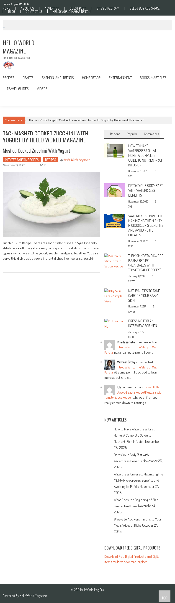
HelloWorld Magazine (33, 595)
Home (6, 8)
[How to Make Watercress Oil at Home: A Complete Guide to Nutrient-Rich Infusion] (114, 150)
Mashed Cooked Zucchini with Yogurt (36, 150)
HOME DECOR (91, 77)
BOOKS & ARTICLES (153, 77)
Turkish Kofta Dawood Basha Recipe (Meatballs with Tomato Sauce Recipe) (146, 262)
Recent (115, 134)
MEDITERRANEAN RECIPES (22, 159)
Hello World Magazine (77, 160)
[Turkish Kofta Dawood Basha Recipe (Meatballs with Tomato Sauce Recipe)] (114, 261)
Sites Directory (108, 8)
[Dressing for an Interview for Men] (114, 323)
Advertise (52, 8)
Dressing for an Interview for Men (142, 323)
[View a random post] (165, 100)
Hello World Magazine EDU (71, 11)
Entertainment (120, 77)
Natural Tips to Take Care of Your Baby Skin (144, 295)
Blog (11, 11)
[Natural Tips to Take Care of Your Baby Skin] (114, 295)
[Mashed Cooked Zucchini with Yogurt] (51, 204)
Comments (151, 134)
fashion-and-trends (58, 77)
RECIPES (8, 77)
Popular (132, 134)
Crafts (28, 77)
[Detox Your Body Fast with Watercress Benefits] (114, 190)
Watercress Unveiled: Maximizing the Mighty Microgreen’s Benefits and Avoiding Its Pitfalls (145, 225)
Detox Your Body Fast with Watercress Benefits (145, 190)
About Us (27, 8)
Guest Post (78, 8)
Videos (42, 88)
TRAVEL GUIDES (18, 88)
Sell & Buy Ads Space (145, 8)
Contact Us (34, 11)
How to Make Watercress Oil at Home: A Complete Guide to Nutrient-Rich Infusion (145, 155)
